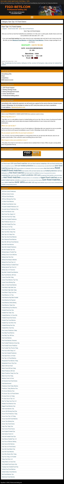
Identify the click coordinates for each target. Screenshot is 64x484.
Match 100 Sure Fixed (7, 365)
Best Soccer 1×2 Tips (7, 226)
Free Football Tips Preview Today (10, 348)
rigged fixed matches (48, 177)
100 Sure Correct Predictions (9, 191)
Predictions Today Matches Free (10, 388)
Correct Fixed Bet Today (8, 277)
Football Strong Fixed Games (9, 317)
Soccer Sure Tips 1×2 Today (9, 416)
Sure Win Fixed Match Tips (8, 449)
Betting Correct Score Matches (9, 254)
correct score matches (39, 168)
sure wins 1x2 (29, 182)
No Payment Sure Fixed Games (9, 381)
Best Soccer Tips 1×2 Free (8, 229)
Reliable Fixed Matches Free (9, 403)
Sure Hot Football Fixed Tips (9, 436)
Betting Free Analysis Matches (9, 259)
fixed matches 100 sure (27, 170)
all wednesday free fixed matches (13, 63)
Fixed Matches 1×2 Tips (8, 295)
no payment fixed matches (47, 175)
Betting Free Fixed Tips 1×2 (8, 262)
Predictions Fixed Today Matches (10, 386)
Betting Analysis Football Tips (9, 252)
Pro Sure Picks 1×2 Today (8, 396)
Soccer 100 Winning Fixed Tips (9, 411)
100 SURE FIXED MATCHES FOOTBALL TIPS (15, 1)
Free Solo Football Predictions (9, 353)
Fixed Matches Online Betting (9, 302)
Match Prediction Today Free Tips (10, 373)
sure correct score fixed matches (35, 180)
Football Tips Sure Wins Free (9, 322)
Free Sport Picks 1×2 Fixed (8, 355)
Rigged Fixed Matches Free (8, 406)
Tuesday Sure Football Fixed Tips (10, 466)
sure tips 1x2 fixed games (38, 63)
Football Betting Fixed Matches (9, 307)
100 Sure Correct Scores (8, 194)
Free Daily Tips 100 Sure (8, 335)
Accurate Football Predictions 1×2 (10, 206)
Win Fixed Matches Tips (8, 474)
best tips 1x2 (12, 168)
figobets (5, 28)
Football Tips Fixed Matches (9, 320)
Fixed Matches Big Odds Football (10, 297)
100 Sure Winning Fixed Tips (9, 199)
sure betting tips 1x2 (24, 180)
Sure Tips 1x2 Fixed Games (27, 28)
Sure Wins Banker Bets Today (9, 454)
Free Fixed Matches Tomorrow (9, 340)
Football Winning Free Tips (8, 325)
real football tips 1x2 (36, 177)
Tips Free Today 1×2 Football (9, 456)
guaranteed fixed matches (50, 173)
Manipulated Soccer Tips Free (9, 363)
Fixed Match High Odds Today (9, 290)
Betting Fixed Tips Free (7, 257)
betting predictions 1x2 (21, 168)
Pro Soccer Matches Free (8, 391)
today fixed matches (39, 182)
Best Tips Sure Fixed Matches (9, 237)
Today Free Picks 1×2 (7, 459)
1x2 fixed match (6, 163)
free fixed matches (16, 173)
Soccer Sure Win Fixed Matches (10, 418)
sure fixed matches (51, 179)
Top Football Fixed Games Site (9, 464)
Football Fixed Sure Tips (8, 310)
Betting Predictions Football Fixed (10, 264)
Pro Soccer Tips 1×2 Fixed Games (10, 393)
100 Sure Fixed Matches (8, 196)
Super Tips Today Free (7, 426)
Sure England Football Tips (8, 431)
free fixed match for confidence (31, 173)
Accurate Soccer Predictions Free (10, 209)
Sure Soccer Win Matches (8, 444)
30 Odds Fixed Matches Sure (9, 204)
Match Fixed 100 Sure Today (9, 368)
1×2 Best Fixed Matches (8, 201)
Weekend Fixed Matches (19, 40)
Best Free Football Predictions (9, 219)
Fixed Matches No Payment (8, 300)
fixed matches (15, 170)
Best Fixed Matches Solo (8, 211)
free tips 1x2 (42, 173)
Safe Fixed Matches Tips (8, 408)
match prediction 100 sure (30, 175)
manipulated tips (6, 175)
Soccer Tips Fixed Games (8, 423)
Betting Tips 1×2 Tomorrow (8, 269)
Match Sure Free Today (7, 375)
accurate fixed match (50, 165)
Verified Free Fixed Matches (9, 469)
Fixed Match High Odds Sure (9, 287)
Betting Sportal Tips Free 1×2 (9, 267)
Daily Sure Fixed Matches (36, 40)
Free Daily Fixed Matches (8, 333)
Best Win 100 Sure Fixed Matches (10, 242)
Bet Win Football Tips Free (8, 249)
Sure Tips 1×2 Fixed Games (11, 27)
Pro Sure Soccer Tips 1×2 (8, 398)
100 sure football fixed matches (8, 165)
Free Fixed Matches (7, 338)
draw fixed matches (49, 168)
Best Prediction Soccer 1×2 (8, 221)
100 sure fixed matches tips (54, 163)
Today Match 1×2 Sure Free (8, 461)
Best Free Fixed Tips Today (8, 216)
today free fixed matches (50, 182)
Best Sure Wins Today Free (8, 231)
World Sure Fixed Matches (8, 477)
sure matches (9, 182)
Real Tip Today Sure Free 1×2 (9, 401)
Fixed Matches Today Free (8, 305)
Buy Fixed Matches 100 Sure (9, 274)
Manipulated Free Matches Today (10, 360)
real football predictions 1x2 (26, 177)
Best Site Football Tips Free (9, 224)
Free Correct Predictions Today (9, 330)
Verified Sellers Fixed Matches (9, 471)
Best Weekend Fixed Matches (9, 239)
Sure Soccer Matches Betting (9, 441)
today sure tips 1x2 (49, 63)
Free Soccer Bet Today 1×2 (8, 350)
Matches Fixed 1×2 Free (8, 378)
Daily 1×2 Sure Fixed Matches (9, 285)
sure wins (20, 182)
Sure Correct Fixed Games (8, 429)
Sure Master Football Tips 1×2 (9, 439)
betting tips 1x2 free (26, 63)
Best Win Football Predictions (9, 247)
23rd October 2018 (13, 28)
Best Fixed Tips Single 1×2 (8, 214)
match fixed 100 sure (16, 175)
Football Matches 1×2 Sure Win (9, 315)
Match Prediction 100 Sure (8, 370)
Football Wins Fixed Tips (8, 327)
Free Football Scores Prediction (9, 345)
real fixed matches (11, 177)
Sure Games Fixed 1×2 (7, 434)
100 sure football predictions (23, 166)
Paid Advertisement (6, 383)
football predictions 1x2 (52, 171)
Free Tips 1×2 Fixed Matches (9, 358)
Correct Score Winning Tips (8, 282)
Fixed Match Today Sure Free (9, 292)
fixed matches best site (39, 170)
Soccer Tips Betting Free (8, 421)
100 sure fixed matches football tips (37, 163)
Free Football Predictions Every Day (10, 343)
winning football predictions (11, 184)
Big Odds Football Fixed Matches (10, 272)
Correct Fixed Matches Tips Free (10, 280)
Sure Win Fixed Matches (8, 451)
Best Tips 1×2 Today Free (8, 234)
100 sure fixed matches (19, 163)
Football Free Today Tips (8, 312)
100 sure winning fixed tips (39, 165)
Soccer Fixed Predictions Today (9, 413)
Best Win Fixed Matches (8, 244)
